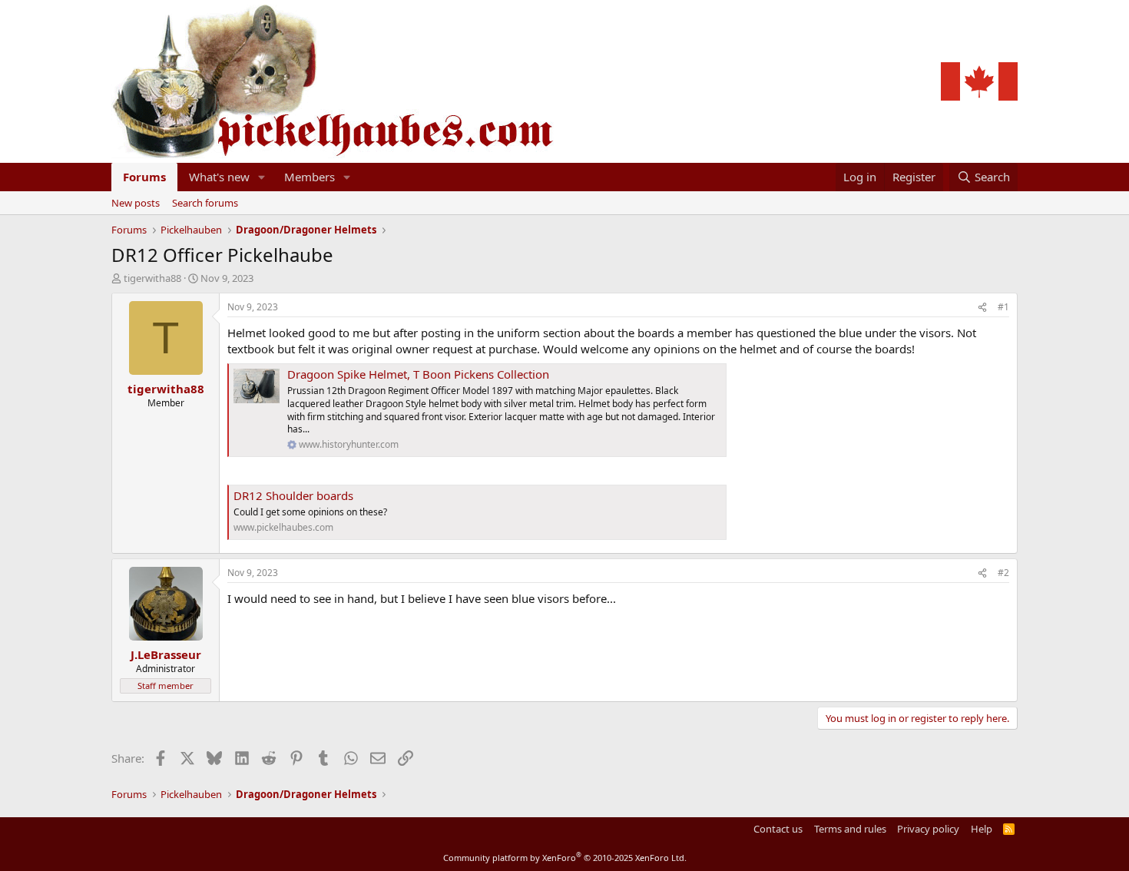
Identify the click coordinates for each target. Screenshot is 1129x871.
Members (309, 176)
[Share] (982, 307)
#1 (1003, 306)
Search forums (205, 203)
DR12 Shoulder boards (293, 495)
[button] (262, 177)
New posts (135, 203)
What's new (219, 176)
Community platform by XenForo (565, 857)
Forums (144, 176)
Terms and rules (850, 829)
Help (981, 829)
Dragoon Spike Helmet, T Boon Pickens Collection (418, 374)
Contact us (778, 829)
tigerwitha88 (152, 278)
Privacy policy (928, 829)
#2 (1003, 572)
